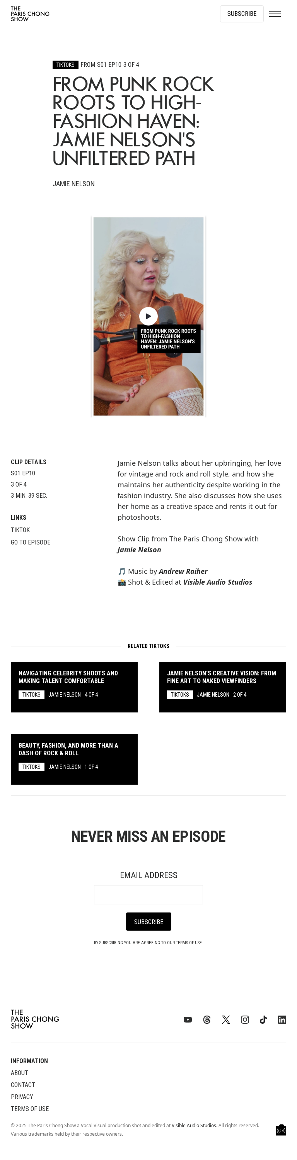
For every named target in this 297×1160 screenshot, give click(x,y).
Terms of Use (30, 1109)
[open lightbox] (148, 316)
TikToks (65, 65)
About (19, 1073)
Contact (23, 1085)
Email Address (149, 875)
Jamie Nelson (139, 549)
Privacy (22, 1097)
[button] (275, 14)
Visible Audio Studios (194, 1125)
